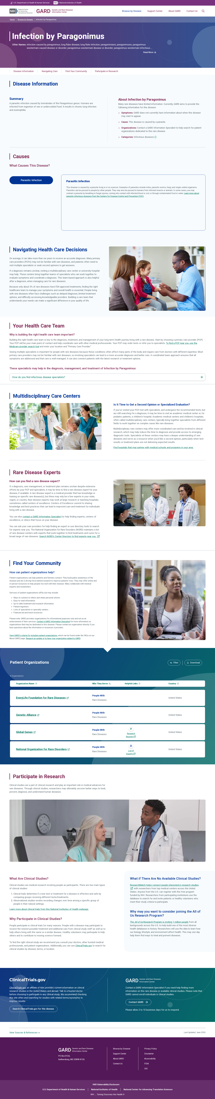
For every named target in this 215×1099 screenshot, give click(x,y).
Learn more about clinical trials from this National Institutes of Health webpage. (49, 909)
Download (195, 662)
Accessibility (150, 1059)
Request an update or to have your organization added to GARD (53, 638)
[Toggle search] (203, 11)
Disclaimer (149, 1054)
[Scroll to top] (208, 1092)
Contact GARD (136, 1002)
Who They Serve (100, 684)
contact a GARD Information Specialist (42, 516)
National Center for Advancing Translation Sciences (148, 1089)
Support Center (154, 11)
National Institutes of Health (104, 1089)
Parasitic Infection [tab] (31, 180)
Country (172, 684)
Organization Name (25, 684)
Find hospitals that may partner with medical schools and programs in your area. (153, 447)
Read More (148, 52)
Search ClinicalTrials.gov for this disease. (33, 1009)
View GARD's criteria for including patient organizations (33, 635)
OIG (146, 1069)
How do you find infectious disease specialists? (38, 377)
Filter (175, 662)
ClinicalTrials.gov (83, 945)
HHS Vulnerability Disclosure (106, 1084)
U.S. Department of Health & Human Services (64, 1089)
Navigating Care (49, 71)
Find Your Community (76, 71)
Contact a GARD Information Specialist (53, 622)
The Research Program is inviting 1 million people (159, 922)
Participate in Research (106, 71)
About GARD (174, 11)
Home (12, 20)
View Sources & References (23, 1032)
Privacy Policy (150, 1049)
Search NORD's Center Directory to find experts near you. (68, 536)
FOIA (146, 1064)
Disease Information (24, 71)
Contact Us (192, 11)
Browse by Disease (131, 11)
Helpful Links (131, 684)
